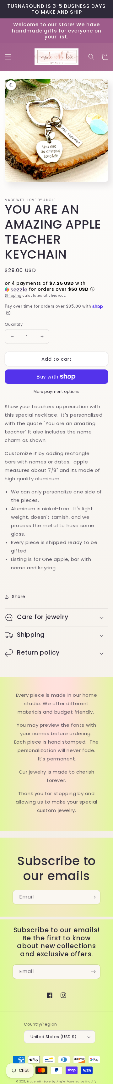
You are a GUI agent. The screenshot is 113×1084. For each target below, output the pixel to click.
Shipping (13, 295)
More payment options (57, 391)
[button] (8, 57)
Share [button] (18, 596)
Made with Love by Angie (46, 1081)
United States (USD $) (53, 1037)
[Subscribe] (93, 897)
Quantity (14, 324)
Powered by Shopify (82, 1081)
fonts (76, 725)
